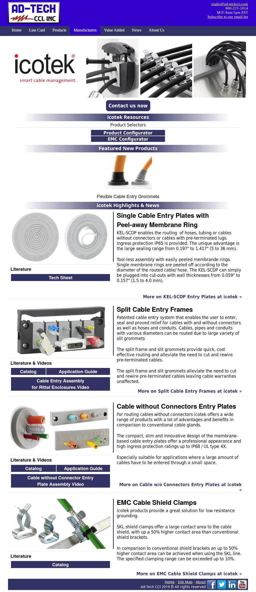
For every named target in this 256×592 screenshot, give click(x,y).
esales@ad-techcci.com (230, 4)
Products (59, 30)
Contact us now (128, 106)
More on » (180, 487)
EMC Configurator (128, 139)
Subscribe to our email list (228, 17)
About (201, 582)
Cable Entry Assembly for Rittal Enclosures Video (60, 383)
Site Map (185, 582)
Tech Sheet (60, 277)
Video (61, 480)
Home (17, 30)
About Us (156, 30)
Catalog (28, 371)
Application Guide (78, 371)
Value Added (114, 30)
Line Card (37, 30)
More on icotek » (192, 296)
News (136, 30)
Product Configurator (128, 132)
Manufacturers (85, 30)
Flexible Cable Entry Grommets (128, 196)
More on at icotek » (189, 573)
